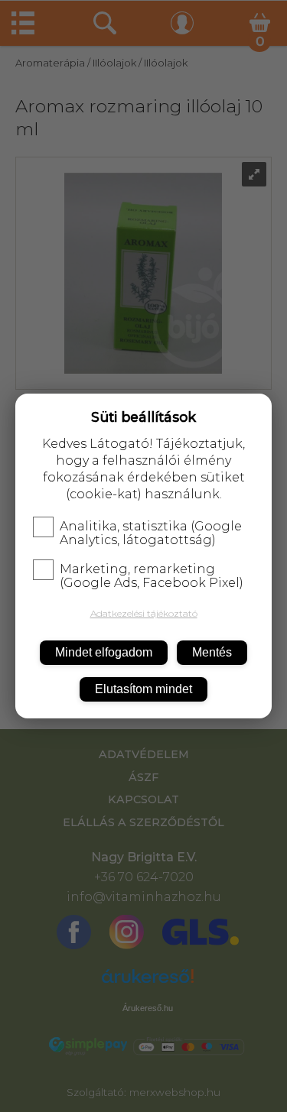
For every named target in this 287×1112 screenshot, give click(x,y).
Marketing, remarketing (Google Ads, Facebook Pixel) (151, 576)
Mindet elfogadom (103, 652)
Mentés (212, 652)
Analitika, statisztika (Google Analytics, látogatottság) (151, 533)
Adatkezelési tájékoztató (143, 613)
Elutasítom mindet (143, 688)
